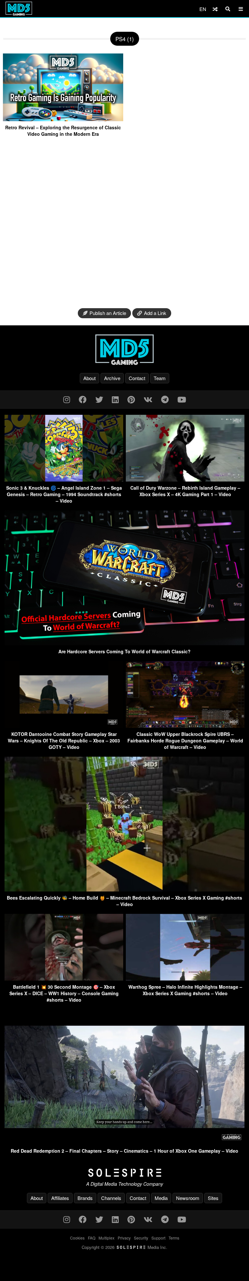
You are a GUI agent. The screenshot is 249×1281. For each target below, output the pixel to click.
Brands (85, 1197)
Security (141, 1237)
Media (161, 1197)
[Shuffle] (215, 9)
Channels (111, 1197)
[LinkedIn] (115, 399)
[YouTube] (181, 399)
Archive (112, 378)
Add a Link (155, 312)
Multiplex (106, 1237)
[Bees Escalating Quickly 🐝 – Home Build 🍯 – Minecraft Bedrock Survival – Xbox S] (124, 889)
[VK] (148, 399)
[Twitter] (99, 399)
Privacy (124, 1237)
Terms (174, 1237)
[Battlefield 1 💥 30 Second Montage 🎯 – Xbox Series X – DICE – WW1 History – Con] (64, 978)
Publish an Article (107, 312)
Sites (213, 1197)
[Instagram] (66, 399)
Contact (137, 378)
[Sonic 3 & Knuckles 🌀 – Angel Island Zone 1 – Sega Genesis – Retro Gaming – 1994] (64, 479)
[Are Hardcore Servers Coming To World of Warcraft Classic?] (124, 643)
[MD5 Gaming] (124, 349)
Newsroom (187, 1197)
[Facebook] (83, 399)
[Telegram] (165, 399)
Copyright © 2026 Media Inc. (124, 1247)
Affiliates (60, 1197)
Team (160, 378)
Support (158, 1237)
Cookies (77, 1237)
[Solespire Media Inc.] (124, 1173)
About (89, 378)
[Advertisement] (124, 223)
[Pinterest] (131, 399)
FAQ (91, 1237)
